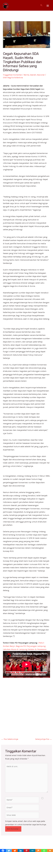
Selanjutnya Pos (43, 739)
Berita (26, 75)
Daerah (33, 75)
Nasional (41, 75)
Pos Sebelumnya (9, 739)
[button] (41, 5)
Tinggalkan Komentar (12, 75)
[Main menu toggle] (48, 5)
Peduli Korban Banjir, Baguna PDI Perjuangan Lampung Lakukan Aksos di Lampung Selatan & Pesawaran (24, 646)
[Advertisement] (26, 704)
